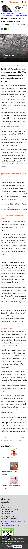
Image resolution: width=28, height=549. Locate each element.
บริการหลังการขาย (6, 506)
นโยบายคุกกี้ (12, 543)
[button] (21, 2)
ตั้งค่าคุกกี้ (9, 546)
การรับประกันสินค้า (6, 508)
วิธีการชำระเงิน (5, 504)
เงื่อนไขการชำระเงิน (6, 502)
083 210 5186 (9, 522)
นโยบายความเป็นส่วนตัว (7, 512)
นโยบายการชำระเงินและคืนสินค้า (9, 510)
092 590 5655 (18, 522)
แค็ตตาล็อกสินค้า (5, 513)
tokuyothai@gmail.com (12, 525)
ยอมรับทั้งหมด (17, 546)
